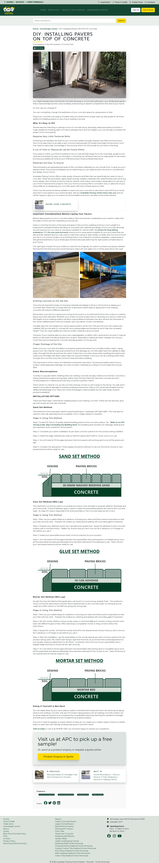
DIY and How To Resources (46, 794)
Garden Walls (61, 838)
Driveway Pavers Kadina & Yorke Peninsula (73, 846)
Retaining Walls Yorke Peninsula (69, 843)
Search (121, 21)
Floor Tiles (59, 831)
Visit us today (39, 729)
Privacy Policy (9, 841)
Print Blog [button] (39, 48)
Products (53, 10)
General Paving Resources (66, 794)
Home (43, 10)
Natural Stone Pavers (64, 826)
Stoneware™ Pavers (64, 829)
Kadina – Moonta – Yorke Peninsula (24, 2)
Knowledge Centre (97, 10)
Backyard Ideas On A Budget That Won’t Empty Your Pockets (62, 774)
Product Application (73, 10)
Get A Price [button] (148, 10)
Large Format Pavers (64, 824)
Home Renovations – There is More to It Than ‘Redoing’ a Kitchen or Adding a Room (106, 775)
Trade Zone (137, 2)
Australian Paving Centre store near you (98, 193)
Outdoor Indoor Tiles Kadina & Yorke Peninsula (75, 848)
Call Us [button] (136, 10)
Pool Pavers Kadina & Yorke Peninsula (71, 851)
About (6, 829)
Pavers (58, 819)
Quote (6, 831)
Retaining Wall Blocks (64, 836)
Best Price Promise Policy (14, 834)
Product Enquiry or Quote (58, 756)
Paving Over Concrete (58, 204)
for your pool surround (58, 232)
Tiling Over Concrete (64, 834)
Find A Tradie (121, 2)
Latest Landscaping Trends (67, 841)
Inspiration (105, 2)
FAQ (5, 836)
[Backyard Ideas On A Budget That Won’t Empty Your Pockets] (39, 775)
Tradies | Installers (98, 794)
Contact (151, 2)
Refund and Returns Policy (15, 843)
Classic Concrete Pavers (65, 821)
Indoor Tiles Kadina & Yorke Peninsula (71, 856)
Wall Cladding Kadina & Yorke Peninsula (72, 853)
